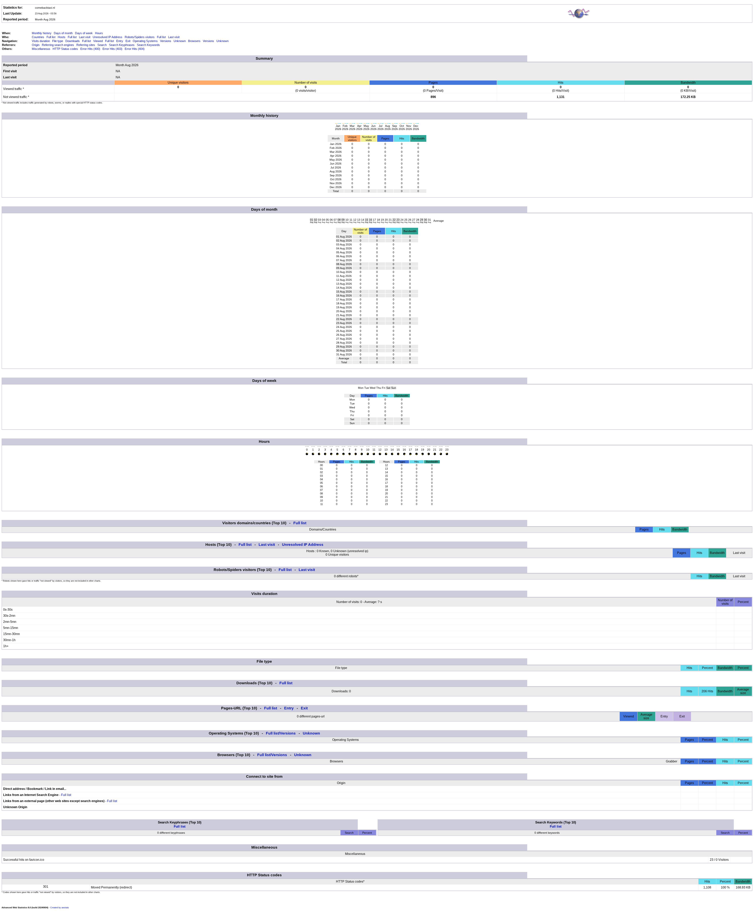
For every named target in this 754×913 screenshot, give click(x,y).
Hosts (61, 37)
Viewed (98, 41)
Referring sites (85, 45)
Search (102, 45)
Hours (99, 33)
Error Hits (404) (135, 48)
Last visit (84, 37)
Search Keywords (148, 45)
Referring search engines (58, 45)
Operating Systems (145, 41)
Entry (119, 41)
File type (57, 41)
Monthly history (41, 33)
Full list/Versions (281, 733)
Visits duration (41, 41)
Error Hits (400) (90, 48)
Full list (51, 37)
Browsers (194, 41)
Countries (38, 37)
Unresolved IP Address (107, 37)
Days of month (63, 33)
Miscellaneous (41, 48)
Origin (35, 45)
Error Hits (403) (112, 48)
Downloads (72, 41)
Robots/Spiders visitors (140, 37)
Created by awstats (59, 907)
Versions (165, 41)
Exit (127, 41)
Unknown (180, 41)
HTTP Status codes (65, 48)
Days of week (84, 33)
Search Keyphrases (122, 45)
